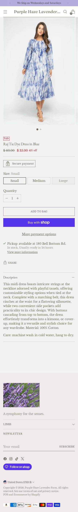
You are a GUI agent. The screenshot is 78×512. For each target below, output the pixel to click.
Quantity (10, 191)
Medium (39, 181)
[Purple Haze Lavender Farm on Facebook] (5, 459)
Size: (11, 173)
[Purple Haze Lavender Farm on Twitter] (23, 459)
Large (63, 181)
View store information (22, 252)
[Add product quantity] (17, 198)
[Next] (68, 3)
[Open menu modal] (5, 11)
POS (5, 494)
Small (15, 181)
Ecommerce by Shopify (27, 494)
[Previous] (10, 3)
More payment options (39, 234)
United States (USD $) (20, 482)
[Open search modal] (65, 11)
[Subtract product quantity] (6, 198)
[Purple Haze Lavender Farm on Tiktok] (17, 459)
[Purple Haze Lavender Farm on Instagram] (11, 459)
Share (12, 262)
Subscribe (67, 446)
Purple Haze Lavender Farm (41, 487)
